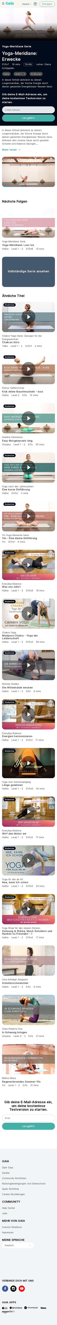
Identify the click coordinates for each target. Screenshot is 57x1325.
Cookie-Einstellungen (13, 1194)
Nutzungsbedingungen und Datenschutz (24, 1183)
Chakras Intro (11, 342)
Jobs (4, 1213)
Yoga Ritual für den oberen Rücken (21, 928)
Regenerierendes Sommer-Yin (21, 1081)
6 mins (21, 541)
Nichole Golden (10, 684)
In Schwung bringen (14, 1032)
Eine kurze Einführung (16, 489)
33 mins (40, 886)
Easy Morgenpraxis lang (17, 440)
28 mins (40, 642)
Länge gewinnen (12, 785)
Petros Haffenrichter (13, 388)
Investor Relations (12, 1227)
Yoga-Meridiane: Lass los (18, 245)
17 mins (40, 740)
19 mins (40, 590)
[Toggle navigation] (3, 3)
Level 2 (15, 395)
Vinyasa (6, 444)
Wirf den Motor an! (14, 833)
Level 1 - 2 (17, 248)
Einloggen (47, 4)
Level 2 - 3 (20, 1036)
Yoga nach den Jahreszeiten (18, 486)
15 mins (40, 248)
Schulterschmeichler (15, 983)
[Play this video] (28, 317)
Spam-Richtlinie (10, 1188)
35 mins (40, 788)
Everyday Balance (11, 583)
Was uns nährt (11, 586)
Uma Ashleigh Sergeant (15, 979)
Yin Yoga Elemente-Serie (15, 535)
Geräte (6, 1172)
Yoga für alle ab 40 (12, 879)
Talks (5, 346)
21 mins (40, 1036)
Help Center (8, 1208)
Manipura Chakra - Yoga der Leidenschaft (20, 637)
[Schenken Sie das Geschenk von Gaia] (35, 3)
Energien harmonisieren (17, 736)
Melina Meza (9, 1078)
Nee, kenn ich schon (15, 882)
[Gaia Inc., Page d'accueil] (10, 3)
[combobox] (18, 1245)
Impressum (8, 1232)
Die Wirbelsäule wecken (17, 687)
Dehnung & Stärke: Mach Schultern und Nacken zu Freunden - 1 (27, 932)
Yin (3, 541)
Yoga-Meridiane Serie (16, 46)
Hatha (5, 248)
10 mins (34, 395)
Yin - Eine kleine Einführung (19, 538)
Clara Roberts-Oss (12, 1028)
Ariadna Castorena (12, 437)
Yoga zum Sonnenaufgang (16, 782)
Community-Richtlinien (14, 1178)
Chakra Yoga (9, 632)
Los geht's (28, 118)
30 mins (40, 444)
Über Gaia (7, 1167)
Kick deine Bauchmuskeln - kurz (22, 391)
